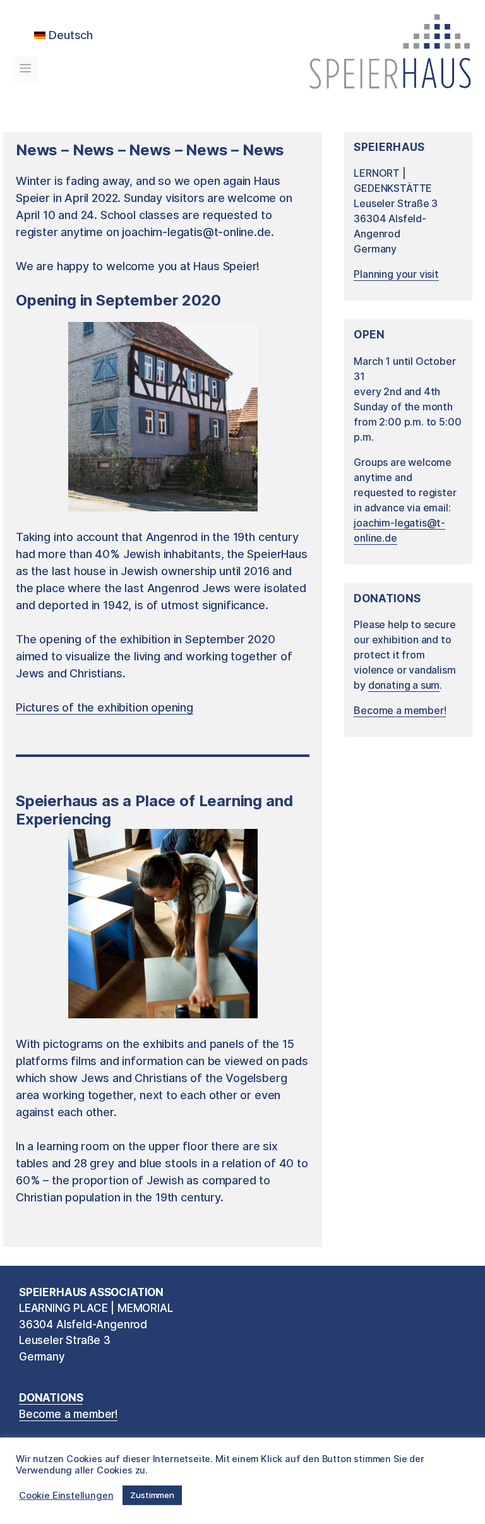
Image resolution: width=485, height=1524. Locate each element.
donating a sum (404, 685)
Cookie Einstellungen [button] (66, 1495)
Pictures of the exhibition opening (104, 707)
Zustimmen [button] (152, 1495)
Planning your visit (396, 274)
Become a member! (400, 710)
